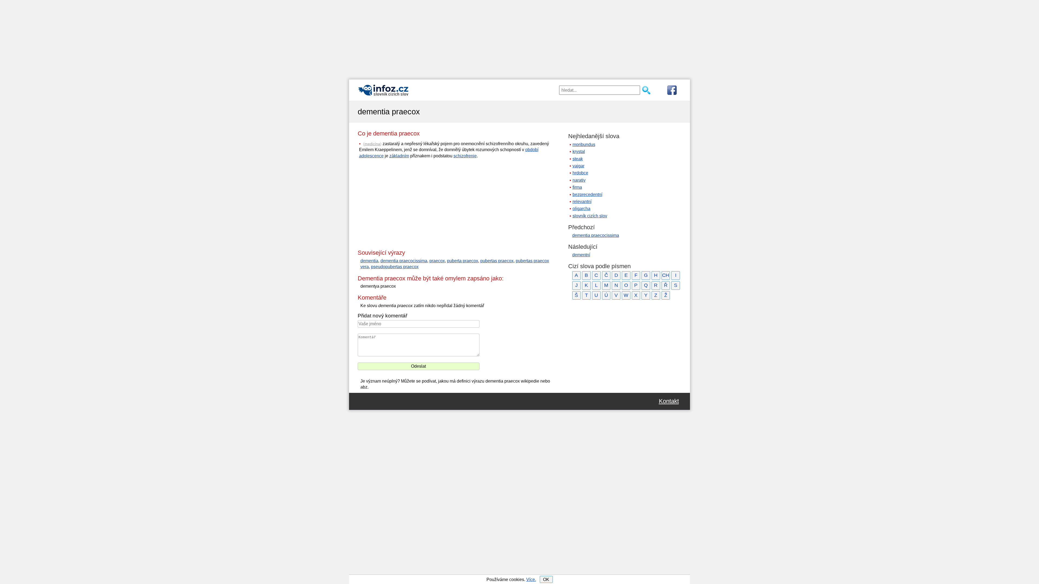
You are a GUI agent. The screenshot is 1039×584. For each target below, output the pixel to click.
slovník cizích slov (590, 216)
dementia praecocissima (403, 260)
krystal (579, 151)
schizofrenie (465, 156)
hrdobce (580, 173)
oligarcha (581, 208)
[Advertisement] (519, 38)
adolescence (371, 156)
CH (665, 275)
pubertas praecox (497, 260)
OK (546, 579)
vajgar (578, 166)
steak (578, 159)
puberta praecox (462, 260)
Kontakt (669, 401)
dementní (581, 255)
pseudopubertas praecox (395, 266)
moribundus (584, 144)
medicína (372, 144)
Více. (531, 579)
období (531, 149)
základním (399, 156)
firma (577, 187)
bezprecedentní (587, 194)
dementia (369, 260)
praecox (437, 260)
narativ (579, 180)
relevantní (582, 201)
